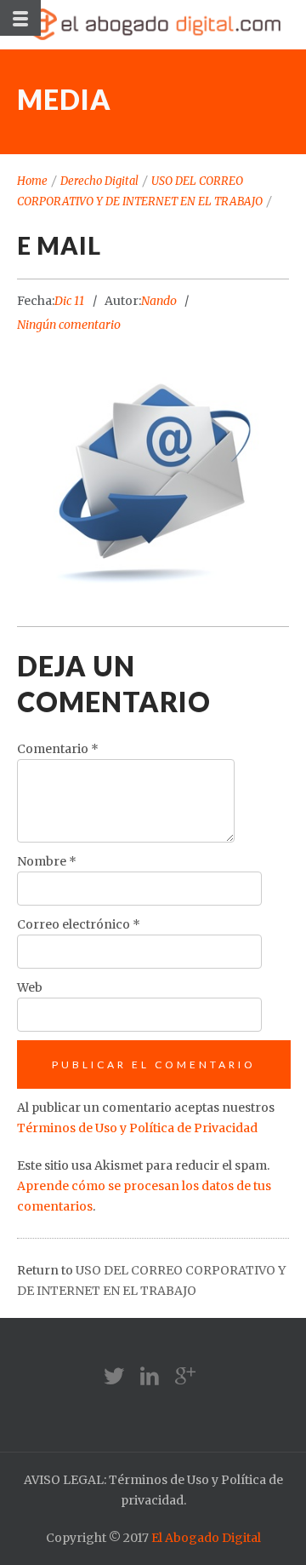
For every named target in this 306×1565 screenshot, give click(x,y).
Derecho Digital (99, 181)
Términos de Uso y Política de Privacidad (137, 1128)
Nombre (46, 861)
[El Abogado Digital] (153, 25)
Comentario (58, 749)
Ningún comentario (69, 324)
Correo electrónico (78, 924)
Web (29, 987)
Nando (159, 300)
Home (32, 181)
